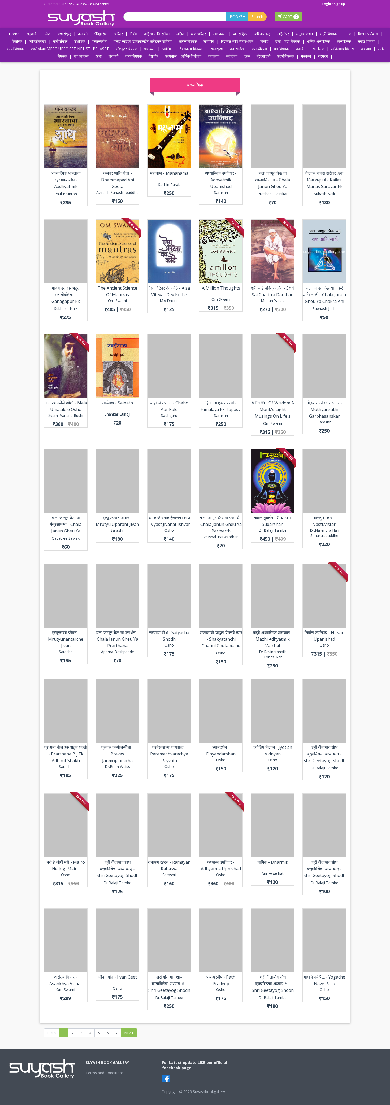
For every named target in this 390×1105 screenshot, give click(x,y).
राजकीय (208, 41)
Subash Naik (324, 193)
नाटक (347, 33)
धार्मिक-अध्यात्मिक (318, 41)
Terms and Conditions (105, 1072)
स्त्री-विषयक (328, 33)
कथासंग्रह (64, 33)
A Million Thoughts (221, 288)
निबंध (133, 33)
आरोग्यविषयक (188, 41)
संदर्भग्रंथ (216, 48)
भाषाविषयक (281, 48)
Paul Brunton (65, 193)
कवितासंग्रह (262, 33)
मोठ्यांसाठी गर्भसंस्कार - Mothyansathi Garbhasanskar (324, 409)
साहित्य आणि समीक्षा (157, 33)
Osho (169, 530)
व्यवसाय (366, 48)
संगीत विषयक (366, 41)
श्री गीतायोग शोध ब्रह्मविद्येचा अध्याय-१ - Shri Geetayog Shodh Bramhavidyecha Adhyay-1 (324, 760)
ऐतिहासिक (100, 33)
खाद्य (99, 56)
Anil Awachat (273, 873)
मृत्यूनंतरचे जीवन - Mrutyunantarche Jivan (65, 639)
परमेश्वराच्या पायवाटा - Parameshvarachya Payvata (169, 753)
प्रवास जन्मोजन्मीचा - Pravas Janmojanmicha (117, 753)
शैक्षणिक (79, 41)
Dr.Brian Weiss (117, 766)
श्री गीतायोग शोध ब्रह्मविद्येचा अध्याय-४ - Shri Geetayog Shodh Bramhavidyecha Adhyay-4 (169, 990)
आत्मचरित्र (198, 33)
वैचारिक (17, 41)
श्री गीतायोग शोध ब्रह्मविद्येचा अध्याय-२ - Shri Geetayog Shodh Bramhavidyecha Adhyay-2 (117, 875)
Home (14, 33)
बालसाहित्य (240, 33)
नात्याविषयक (133, 56)
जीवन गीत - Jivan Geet (117, 977)
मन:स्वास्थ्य (81, 56)
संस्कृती (113, 56)
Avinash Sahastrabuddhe (117, 192)
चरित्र (118, 33)
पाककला (149, 48)
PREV (51, 1032)
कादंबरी (83, 33)
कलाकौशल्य (259, 48)
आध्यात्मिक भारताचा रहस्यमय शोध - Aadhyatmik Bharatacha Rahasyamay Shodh (65, 186)
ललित (180, 33)
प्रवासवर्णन (99, 41)
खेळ (247, 56)
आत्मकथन (219, 33)
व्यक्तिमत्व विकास (342, 48)
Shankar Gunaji (117, 414)
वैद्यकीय (153, 56)
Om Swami (117, 300)
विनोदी (264, 41)
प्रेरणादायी (263, 56)
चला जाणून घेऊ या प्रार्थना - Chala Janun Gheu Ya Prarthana (117, 639)
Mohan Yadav (272, 300)
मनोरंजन (231, 56)
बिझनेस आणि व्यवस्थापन (237, 41)
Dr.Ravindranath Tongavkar (273, 654)
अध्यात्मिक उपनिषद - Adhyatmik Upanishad (221, 179)
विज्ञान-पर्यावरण (368, 33)
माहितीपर (283, 33)
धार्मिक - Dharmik (272, 862)
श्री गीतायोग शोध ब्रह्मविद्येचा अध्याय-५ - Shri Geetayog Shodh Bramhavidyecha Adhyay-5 (273, 990)
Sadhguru (169, 415)
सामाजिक (318, 48)
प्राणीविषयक (285, 56)
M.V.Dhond (169, 300)
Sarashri (221, 192)
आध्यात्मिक (344, 41)
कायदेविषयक (15, 48)
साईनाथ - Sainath (117, 403)
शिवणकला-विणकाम (192, 48)
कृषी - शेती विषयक (287, 41)
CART (289, 16)
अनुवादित (32, 33)
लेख (48, 33)
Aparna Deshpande (117, 651)
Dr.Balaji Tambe (273, 530)
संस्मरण (323, 56)
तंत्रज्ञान (213, 56)
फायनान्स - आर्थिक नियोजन (183, 56)
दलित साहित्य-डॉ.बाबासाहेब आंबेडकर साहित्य (143, 41)
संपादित (300, 48)
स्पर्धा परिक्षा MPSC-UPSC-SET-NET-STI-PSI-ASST (70, 48)
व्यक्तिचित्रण (37, 41)
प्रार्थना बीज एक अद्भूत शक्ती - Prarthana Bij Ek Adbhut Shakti (65, 753)
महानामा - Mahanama (169, 173)
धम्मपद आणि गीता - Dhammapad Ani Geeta (117, 179)
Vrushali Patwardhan (221, 536)
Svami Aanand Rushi (65, 415)
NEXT (129, 1032)
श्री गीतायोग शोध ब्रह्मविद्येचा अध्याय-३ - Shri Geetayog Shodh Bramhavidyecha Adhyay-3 (324, 875)
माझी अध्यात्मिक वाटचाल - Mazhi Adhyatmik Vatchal (273, 639)
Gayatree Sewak (66, 538)
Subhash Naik (65, 308)
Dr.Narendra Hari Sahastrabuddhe (324, 533)
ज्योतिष (167, 48)
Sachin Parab (169, 184)
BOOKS (236, 16)
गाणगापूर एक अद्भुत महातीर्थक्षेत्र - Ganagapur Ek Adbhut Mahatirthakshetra (66, 301)
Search (257, 16)
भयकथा (306, 56)
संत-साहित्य (237, 48)
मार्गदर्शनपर (60, 41)
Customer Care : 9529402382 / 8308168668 (76, 4)
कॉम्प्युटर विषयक (126, 48)
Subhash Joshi (324, 308)
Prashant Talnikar (273, 193)
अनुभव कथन (304, 33)
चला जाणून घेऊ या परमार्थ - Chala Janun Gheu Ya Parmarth (221, 524)
